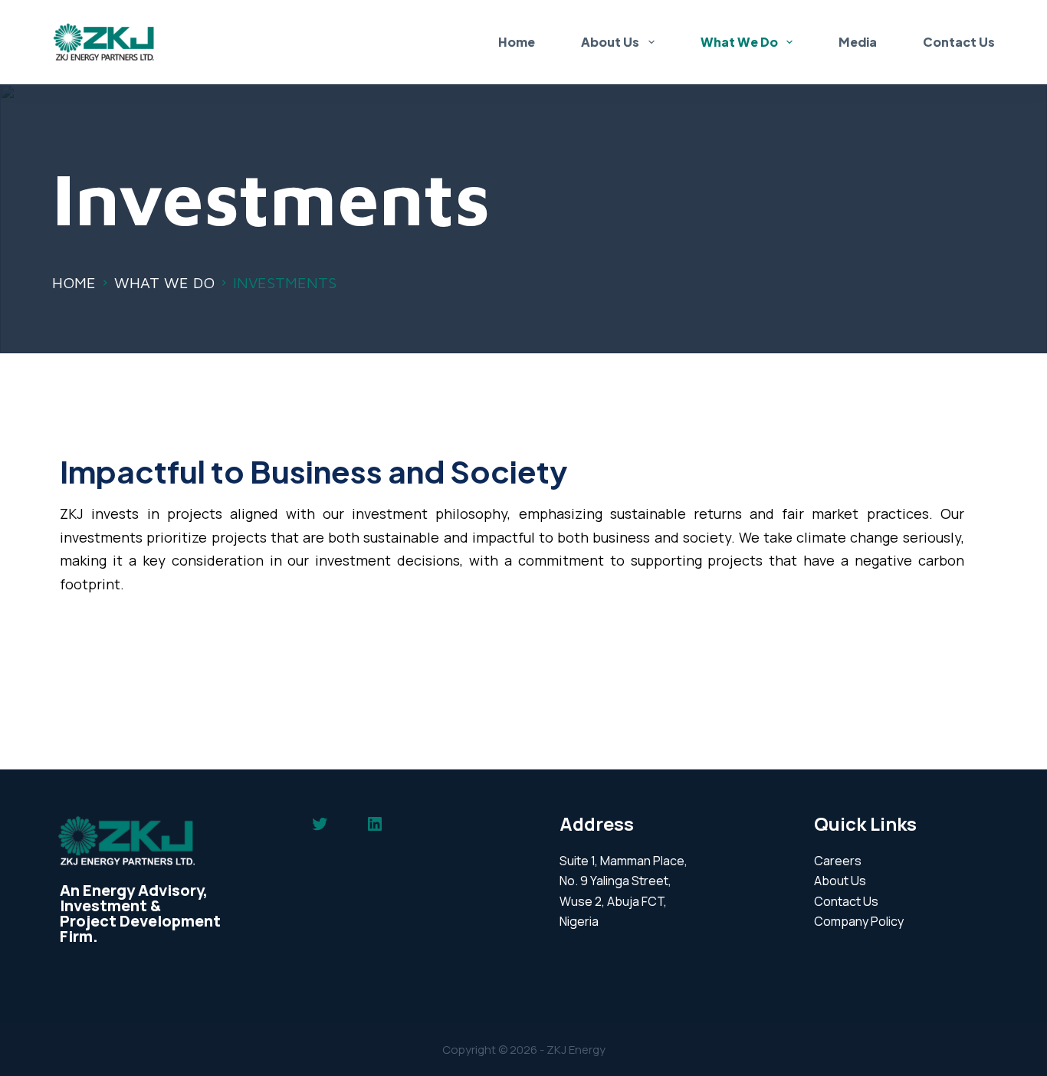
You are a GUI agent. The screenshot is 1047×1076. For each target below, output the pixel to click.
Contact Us (959, 42)
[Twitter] (319, 824)
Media (858, 42)
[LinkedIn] (375, 824)
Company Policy (859, 921)
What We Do (739, 42)
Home (516, 42)
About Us (610, 42)
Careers (838, 860)
